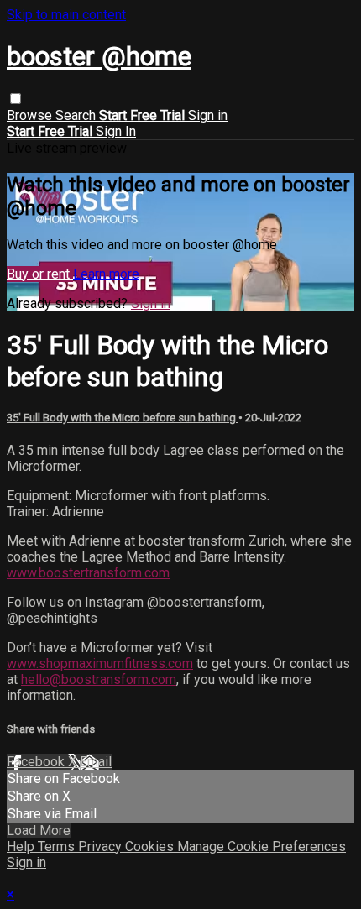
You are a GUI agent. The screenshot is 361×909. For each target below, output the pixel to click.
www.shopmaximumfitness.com (100, 663)
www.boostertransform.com (88, 573)
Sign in (208, 115)
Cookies (151, 846)
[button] (15, 98)
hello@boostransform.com (98, 679)
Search (77, 115)
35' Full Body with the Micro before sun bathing (122, 417)
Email (96, 762)
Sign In (116, 131)
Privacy (101, 846)
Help (22, 846)
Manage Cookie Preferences (261, 846)
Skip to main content (66, 15)
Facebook (37, 762)
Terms (58, 846)
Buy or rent (40, 274)
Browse (31, 115)
